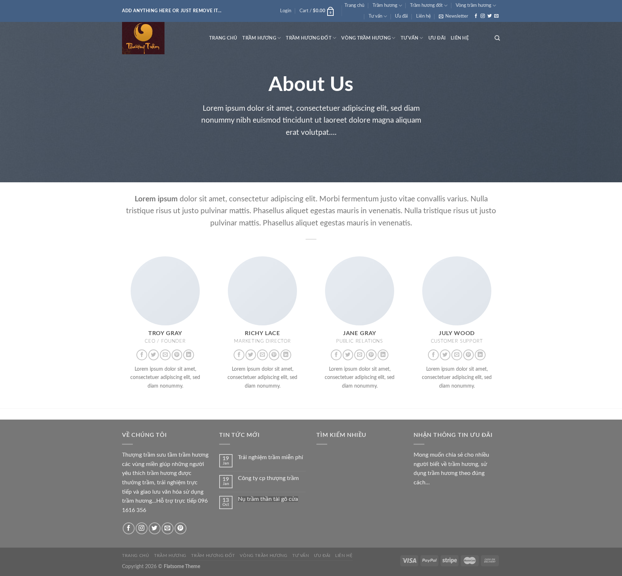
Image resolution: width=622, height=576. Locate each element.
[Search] (497, 38)
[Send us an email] (496, 16)
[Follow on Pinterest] (177, 354)
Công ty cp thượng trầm (268, 478)
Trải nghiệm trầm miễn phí (270, 457)
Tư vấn (375, 16)
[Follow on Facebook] (476, 16)
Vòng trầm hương (473, 5)
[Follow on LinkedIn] (188, 354)
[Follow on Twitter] (489, 16)
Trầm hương (385, 5)
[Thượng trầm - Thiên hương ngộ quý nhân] (160, 38)
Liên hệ (423, 16)
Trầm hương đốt (426, 5)
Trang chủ (354, 5)
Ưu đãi (401, 16)
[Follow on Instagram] (483, 16)
